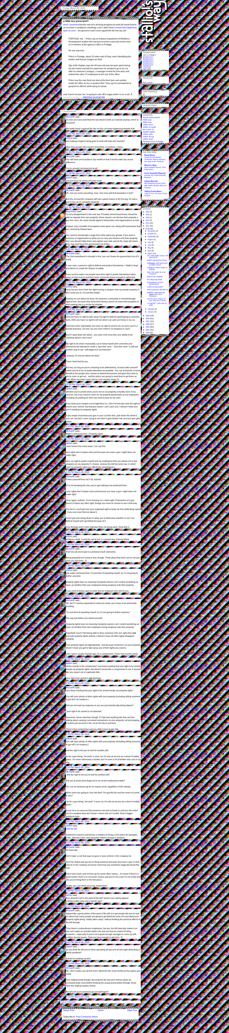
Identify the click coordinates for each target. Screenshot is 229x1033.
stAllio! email (148, 139)
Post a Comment (68, 1002)
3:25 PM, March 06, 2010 (77, 843)
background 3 (148, 61)
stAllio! (69, 138)
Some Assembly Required (155, 173)
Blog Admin (71, 211)
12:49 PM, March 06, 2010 (78, 310)
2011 (148, 226)
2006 (148, 324)
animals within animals (151, 117)
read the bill (71, 829)
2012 (148, 223)
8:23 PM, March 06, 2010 (77, 997)
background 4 (148, 63)
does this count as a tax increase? (156, 273)
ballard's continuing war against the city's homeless (156, 294)
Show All (166, 199)
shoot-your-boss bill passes (157, 290)
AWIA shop (147, 122)
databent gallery (149, 132)
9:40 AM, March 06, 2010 (77, 249)
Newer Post (68, 1010)
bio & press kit (148, 129)
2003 (148, 333)
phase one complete (155, 277)
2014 (148, 218)
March (150, 253)
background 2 (148, 59)
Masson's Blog (150, 165)
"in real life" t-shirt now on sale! (157, 304)
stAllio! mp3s (148, 134)
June (150, 245)
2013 (148, 220)
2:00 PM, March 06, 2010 (77, 596)
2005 (148, 327)
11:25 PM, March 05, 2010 (78, 134)
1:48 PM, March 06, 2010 (77, 566)
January (151, 312)
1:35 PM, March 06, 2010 (77, 472)
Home (101, 1010)
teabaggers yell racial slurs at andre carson (157, 264)
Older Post (132, 1010)
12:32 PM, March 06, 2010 (78, 282)
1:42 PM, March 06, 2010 (77, 532)
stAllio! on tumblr (149, 127)
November (152, 231)
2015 (148, 215)
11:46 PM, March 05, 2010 (78, 207)
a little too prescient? (76, 21)
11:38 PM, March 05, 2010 (78, 173)
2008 (148, 319)
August (151, 239)
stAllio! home (148, 125)
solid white (147, 69)
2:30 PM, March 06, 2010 (77, 683)
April (150, 251)
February (151, 309)
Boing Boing (149, 155)
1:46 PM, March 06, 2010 (77, 544)
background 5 (148, 65)
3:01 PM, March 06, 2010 (77, 821)
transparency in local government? (155, 283)
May (149, 248)
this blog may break (154, 280)
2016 (148, 212)
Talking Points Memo (153, 191)
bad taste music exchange (153, 141)
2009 (148, 316)
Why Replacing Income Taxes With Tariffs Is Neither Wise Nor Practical (155, 185)
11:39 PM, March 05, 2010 (78, 186)
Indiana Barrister (151, 181)
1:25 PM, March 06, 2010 (77, 439)
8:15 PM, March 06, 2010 (77, 963)
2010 (148, 229)
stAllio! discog (148, 137)
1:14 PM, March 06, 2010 (77, 426)
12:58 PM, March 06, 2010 (78, 384)
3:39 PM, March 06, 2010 (77, 891)
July (149, 242)
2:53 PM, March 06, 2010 (77, 767)
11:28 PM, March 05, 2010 (78, 152)
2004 (148, 330)
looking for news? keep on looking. (157, 268)
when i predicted (71, 25)
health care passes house (157, 260)
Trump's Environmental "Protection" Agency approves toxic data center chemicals (155, 159)
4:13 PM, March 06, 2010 (77, 906)
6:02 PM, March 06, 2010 (77, 942)
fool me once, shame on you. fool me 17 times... (157, 300)
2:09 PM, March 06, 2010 (77, 659)
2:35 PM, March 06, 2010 (77, 734)
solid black (147, 67)
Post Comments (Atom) (87, 1017)
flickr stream (147, 83)
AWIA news (147, 120)
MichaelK (70, 117)
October (151, 234)
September (152, 236)
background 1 (148, 57)
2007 (148, 321)
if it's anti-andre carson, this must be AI (157, 256)
